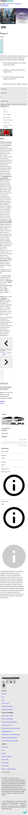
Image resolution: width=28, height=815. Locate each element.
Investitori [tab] (13, 104)
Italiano (3, 687)
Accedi (2, 5)
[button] (9, 109)
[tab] (24, 104)
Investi (2, 3)
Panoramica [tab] (3, 104)
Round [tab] (8, 104)
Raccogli (6, 3)
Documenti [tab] (19, 104)
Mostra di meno (4, 383)
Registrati (6, 5)
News (19, 3)
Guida (16, 3)
